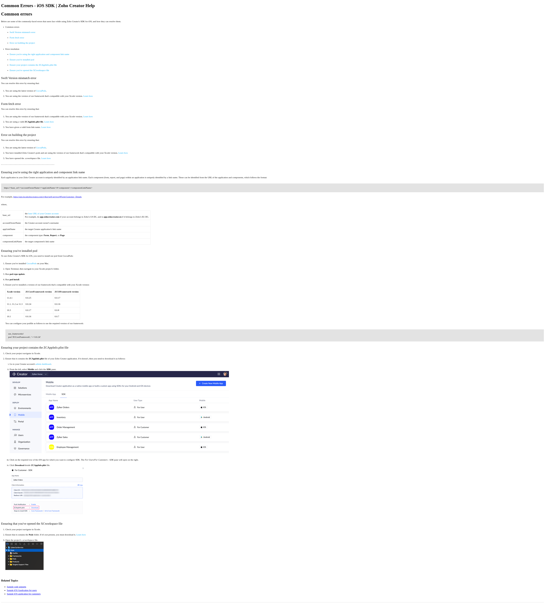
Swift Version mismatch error (22, 32)
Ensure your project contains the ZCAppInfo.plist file (33, 65)
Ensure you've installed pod (22, 60)
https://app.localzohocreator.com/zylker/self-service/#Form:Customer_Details (47, 197)
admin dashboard (43, 364)
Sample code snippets (16, 587)
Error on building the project (22, 43)
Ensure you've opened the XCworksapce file (29, 70)
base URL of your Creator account (43, 213)
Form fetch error (17, 38)
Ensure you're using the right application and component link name (39, 54)
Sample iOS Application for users (22, 590)
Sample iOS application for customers (24, 594)
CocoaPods (41, 91)
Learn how (88, 96)
